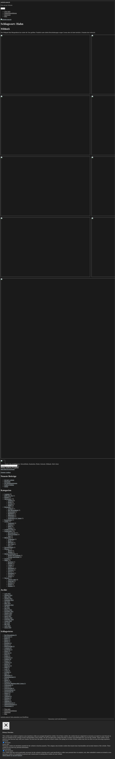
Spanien (10, 528)
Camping (7, 494)
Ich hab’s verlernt (9, 480)
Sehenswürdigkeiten (10, 554)
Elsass (7, 654)
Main (6, 674)
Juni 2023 (7, 602)
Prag (9, 546)
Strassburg (11, 573)
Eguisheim (8, 649)
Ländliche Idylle (9, 529)
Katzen (10, 584)
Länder (6, 521)
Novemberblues (8, 547)
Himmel (6, 497)
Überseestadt (9, 706)
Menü (2, 8)
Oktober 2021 (8, 613)
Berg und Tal (11, 533)
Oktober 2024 (8, 595)
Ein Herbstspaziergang (10, 483)
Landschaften (8, 531)
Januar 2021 (7, 616)
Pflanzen (17, 464)
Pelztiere (10, 586)
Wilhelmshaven (9, 703)
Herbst (6, 486)
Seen (9, 536)
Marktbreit (11, 513)
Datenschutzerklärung (10, 13)
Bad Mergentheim (13, 510)
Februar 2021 (8, 614)
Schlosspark (8, 685)
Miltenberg (11, 515)
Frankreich (11, 523)
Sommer (10, 504)
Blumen (10, 552)
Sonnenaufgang (9, 690)
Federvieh (11, 581)
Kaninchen (32, 464)
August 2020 (8, 621)
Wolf (53, 464)
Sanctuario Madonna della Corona (15, 683)
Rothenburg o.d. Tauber (14, 518)
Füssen (7, 661)
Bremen (10, 563)
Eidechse (7, 653)
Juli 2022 (7, 606)
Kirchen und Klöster (13, 557)
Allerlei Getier (12, 579)
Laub (6, 669)
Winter (10, 505)
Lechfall (7, 672)
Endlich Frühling (9, 485)
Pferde (38, 464)
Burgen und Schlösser (14, 555)
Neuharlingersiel (10, 677)
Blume (7, 641)
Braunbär (8, 643)
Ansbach (10, 508)
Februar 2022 (8, 610)
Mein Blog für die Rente (8, 469)
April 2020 (7, 626)
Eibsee (7, 651)
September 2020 (9, 619)
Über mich (7, 11)
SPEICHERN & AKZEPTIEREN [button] (12, 755)
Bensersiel (8, 636)
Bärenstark (7, 481)
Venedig (10, 575)
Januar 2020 (7, 627)
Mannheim (11, 568)
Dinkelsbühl (11, 512)
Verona (10, 576)
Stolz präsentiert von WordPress (19, 717)
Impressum (7, 15)
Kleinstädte (7, 507)
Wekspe (7, 699)
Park (6, 678)
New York (11, 544)
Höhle (7, 667)
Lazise (7, 670)
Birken (7, 640)
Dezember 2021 (8, 611)
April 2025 (7, 593)
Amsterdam (11, 539)
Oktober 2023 (8, 598)
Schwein (42, 464)
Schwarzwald (9, 688)
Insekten (10, 583)
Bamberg (10, 562)
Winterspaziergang (10, 704)
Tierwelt (22, 464)
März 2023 (7, 603)
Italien (9, 526)
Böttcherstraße (9, 646)
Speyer (10, 571)
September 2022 (9, 605)
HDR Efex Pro (8, 496)
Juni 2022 (7, 608)
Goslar (10, 566)
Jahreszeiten (7, 499)
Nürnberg (10, 570)
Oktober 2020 (8, 618)
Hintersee (8, 666)
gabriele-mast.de (5, 2)
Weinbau (7, 698)
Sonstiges (7, 558)
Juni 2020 (7, 622)
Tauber (7, 695)
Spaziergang (8, 691)
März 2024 (7, 597)
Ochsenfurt (11, 516)
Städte (6, 560)
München (10, 542)
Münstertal (8, 675)
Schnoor (7, 686)
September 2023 (9, 600)
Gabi (6, 464)
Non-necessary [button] (7, 749)
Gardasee (8, 662)
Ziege (57, 464)
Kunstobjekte (8, 520)
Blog (5, 16)
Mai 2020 (7, 624)
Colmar (10, 565)
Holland (10, 525)
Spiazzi (7, 693)
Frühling (10, 500)
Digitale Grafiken (6, 472)
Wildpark (5, 29)
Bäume (10, 550)
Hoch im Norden (13, 534)
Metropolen (7, 537)
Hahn (26, 464)
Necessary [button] (5, 741)
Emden (7, 656)
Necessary (8, 742)
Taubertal (8, 696)
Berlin (9, 541)
